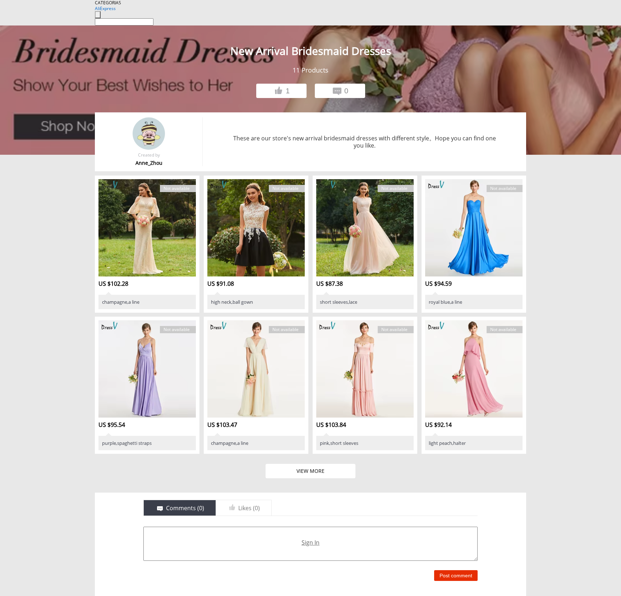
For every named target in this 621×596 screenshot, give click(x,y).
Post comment (456, 575)
